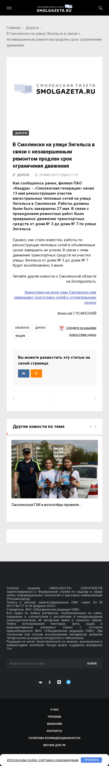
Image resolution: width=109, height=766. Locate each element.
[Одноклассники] (49, 682)
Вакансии (54, 724)
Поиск (92, 663)
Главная (14, 27)
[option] (54, 476)
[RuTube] (59, 682)
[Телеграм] (68, 682)
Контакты (54, 731)
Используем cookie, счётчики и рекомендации (43, 760)
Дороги (32, 27)
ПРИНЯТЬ (91, 760)
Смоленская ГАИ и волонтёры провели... (46, 505)
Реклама (54, 716)
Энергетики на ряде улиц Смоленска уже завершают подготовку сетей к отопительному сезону (55, 297)
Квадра (20, 336)
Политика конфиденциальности (54, 738)
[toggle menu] (9, 8)
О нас (54, 709)
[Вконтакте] (40, 682)
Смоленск (22, 327)
